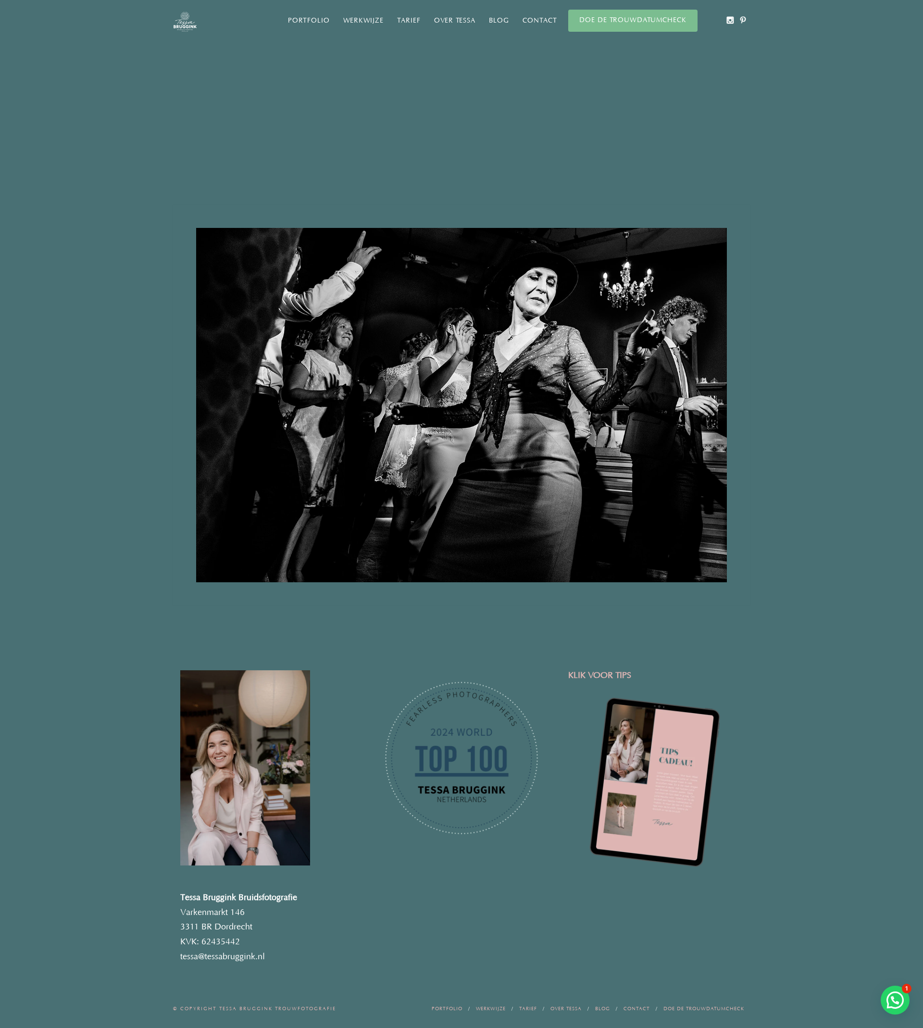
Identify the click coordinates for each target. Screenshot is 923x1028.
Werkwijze (363, 21)
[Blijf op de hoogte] (730, 20)
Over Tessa (454, 21)
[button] (895, 1000)
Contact (540, 21)
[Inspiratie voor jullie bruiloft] (743, 20)
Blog (499, 21)
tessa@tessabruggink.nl (222, 957)
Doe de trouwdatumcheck (632, 20)
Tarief (409, 21)
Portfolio (309, 21)
